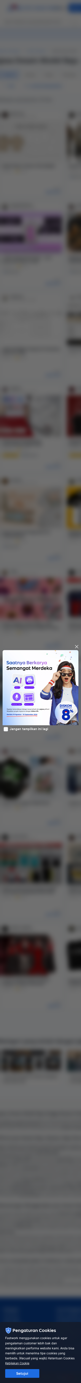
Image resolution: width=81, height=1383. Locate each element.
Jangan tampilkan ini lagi (29, 729)
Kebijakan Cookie (17, 1363)
